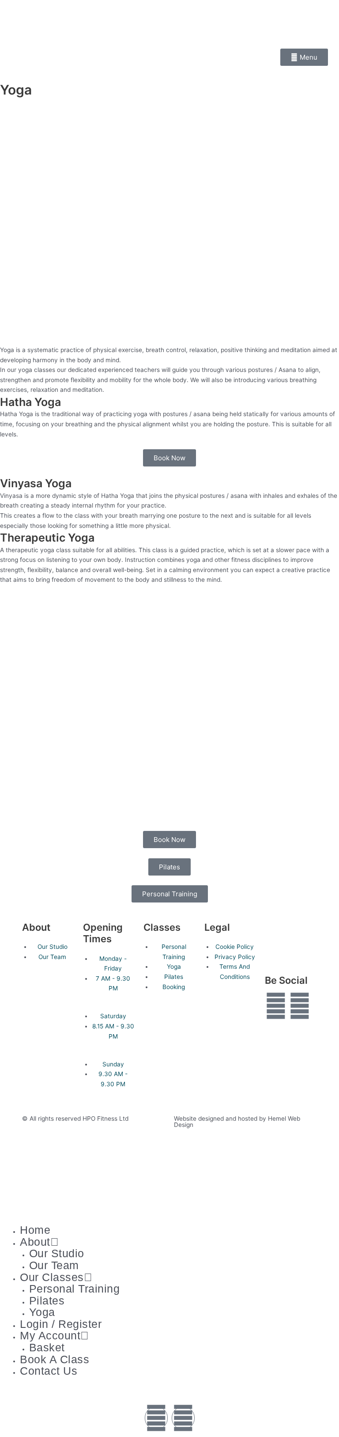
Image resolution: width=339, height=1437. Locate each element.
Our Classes (52, 1277)
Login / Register (61, 1324)
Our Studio (56, 1253)
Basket (47, 1347)
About (35, 1242)
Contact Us (48, 1371)
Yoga (42, 1312)
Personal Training (74, 1288)
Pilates (47, 1300)
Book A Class (54, 1359)
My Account (50, 1335)
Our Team (54, 1265)
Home (35, 1230)
